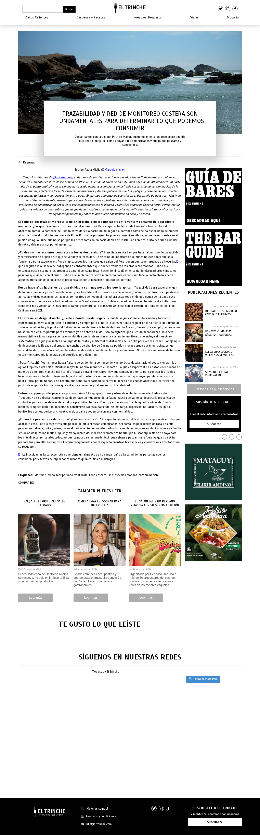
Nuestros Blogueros (147, 17)
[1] (178, 261)
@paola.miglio (114, 169)
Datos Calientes (36, 17)
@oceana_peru (62, 177)
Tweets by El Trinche (105, 671)
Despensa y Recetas (91, 17)
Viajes (194, 17)
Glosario (233, 17)
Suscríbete (215, 822)
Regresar (29, 162)
